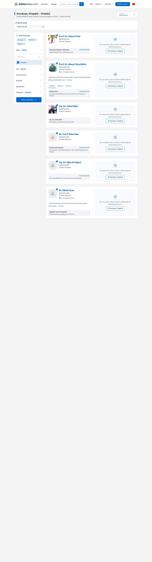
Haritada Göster (84, 49)
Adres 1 (52, 86)
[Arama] (81, 4)
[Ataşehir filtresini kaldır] (24, 44)
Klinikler (54, 4)
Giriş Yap (108, 4)
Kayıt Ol (97, 4)
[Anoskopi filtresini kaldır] (25, 40)
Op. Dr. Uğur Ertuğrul (70, 162)
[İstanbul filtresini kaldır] (35, 40)
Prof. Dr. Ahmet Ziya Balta (72, 64)
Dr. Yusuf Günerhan (69, 134)
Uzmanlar (44, 4)
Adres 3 (68, 86)
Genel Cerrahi (64, 39)
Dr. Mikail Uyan (66, 190)
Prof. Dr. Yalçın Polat (69, 36)
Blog (91, 4)
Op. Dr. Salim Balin (68, 106)
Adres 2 (60, 86)
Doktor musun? (123, 4)
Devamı (69, 80)
